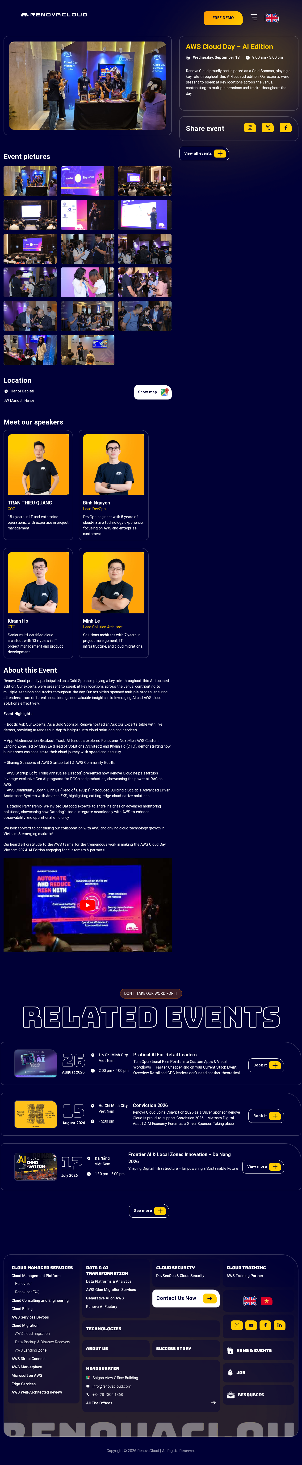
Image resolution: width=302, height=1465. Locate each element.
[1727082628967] (30, 316)
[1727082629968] (145, 316)
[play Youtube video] (88, 905)
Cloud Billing (22, 1309)
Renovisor (23, 1283)
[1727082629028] (145, 282)
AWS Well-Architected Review (37, 1392)
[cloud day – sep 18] (30, 350)
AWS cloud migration (32, 1333)
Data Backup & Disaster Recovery (42, 1342)
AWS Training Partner (244, 1276)
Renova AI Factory (101, 1306)
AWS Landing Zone (30, 1350)
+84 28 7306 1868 (107, 1394)
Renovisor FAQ (27, 1292)
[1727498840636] (30, 215)
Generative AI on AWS (105, 1298)
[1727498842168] (87, 181)
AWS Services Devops (30, 1317)
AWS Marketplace (27, 1367)
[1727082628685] (30, 181)
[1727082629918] (87, 282)
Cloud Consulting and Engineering (40, 1300)
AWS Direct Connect (29, 1359)
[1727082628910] (87, 316)
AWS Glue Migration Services (111, 1289)
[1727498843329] (87, 215)
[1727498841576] (30, 249)
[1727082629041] (87, 249)
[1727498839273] (145, 215)
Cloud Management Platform (36, 1276)
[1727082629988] (30, 282)
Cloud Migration (25, 1325)
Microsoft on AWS (27, 1375)
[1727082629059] (145, 249)
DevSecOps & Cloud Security (180, 1276)
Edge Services (24, 1384)
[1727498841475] (145, 181)
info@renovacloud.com (111, 1386)
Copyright (115, 1450)
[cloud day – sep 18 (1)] (87, 350)
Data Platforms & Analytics (108, 1281)
